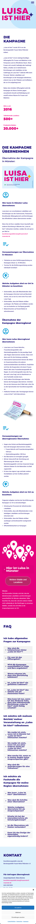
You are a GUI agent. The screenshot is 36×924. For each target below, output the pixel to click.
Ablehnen (18, 912)
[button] (33, 890)
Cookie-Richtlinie (12, 921)
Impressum (25, 921)
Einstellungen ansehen (18, 917)
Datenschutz (19, 921)
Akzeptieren (18, 907)
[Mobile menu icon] (32, 2)
